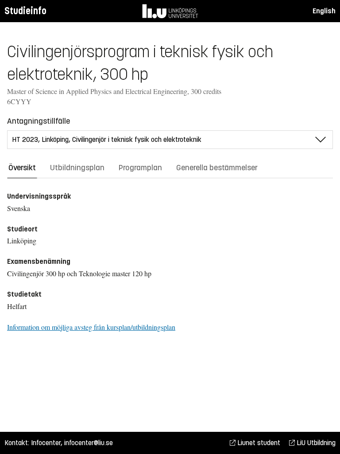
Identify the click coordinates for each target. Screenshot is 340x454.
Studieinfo (25, 11)
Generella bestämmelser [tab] (217, 167)
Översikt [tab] (22, 167)
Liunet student (258, 442)
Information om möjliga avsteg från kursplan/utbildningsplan (91, 327)
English (324, 11)
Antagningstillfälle (38, 121)
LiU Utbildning (315, 442)
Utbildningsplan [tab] (77, 167)
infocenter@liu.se (88, 442)
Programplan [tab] (140, 167)
